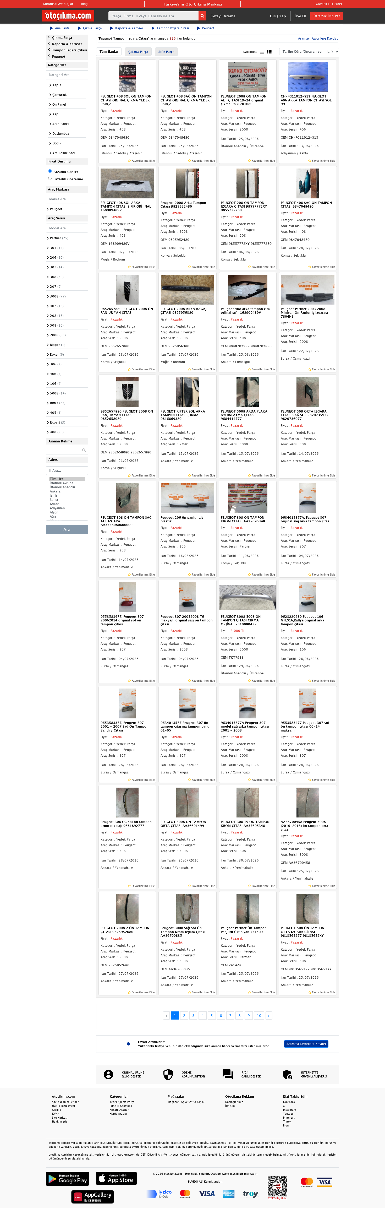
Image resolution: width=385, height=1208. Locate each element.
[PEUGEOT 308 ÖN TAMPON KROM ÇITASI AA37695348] (247, 497)
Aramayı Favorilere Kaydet (306, 1044)
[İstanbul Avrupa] (67, 483)
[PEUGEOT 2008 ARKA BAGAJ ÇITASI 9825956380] (187, 289)
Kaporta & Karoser (129, 28)
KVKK (55, 1113)
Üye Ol (300, 16)
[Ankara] (67, 491)
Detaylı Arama (223, 16)
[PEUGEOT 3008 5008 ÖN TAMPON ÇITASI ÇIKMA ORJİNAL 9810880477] (247, 596)
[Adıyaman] (67, 508)
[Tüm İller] (67, 479)
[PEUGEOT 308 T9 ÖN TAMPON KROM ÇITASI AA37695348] (247, 802)
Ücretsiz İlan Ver (327, 16)
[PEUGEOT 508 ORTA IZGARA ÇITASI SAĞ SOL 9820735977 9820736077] (307, 391)
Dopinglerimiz (234, 1101)
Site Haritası (60, 1117)
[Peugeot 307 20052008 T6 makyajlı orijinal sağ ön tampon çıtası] (187, 596)
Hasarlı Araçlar (119, 1109)
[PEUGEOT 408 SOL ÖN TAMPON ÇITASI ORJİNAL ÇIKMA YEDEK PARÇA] (127, 76)
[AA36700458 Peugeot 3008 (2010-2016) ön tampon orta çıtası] (307, 802)
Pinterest (289, 1117)
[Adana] (67, 504)
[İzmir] (67, 496)
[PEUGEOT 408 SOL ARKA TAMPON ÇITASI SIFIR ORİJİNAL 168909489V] (127, 183)
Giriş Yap (278, 16)
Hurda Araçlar (118, 1113)
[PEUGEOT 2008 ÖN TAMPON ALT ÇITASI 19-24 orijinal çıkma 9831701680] (247, 76)
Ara (66, 529)
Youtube (288, 1113)
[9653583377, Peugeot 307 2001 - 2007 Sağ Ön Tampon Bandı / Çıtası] (127, 703)
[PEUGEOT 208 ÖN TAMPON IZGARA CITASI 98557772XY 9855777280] (247, 183)
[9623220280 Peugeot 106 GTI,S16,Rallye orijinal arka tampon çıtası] (307, 596)
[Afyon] (67, 512)
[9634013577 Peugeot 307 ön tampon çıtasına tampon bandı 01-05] (187, 703)
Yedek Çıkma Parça (122, 1101)
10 (259, 1015)
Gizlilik (56, 1109)
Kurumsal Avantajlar (58, 4)
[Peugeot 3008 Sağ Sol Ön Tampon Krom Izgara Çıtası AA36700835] (187, 908)
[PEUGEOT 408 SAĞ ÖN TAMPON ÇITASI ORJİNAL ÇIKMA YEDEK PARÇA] (187, 76)
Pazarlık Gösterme (68, 179)
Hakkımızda (59, 1121)
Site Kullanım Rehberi (65, 1101)
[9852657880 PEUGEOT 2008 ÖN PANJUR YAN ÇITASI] (127, 289)
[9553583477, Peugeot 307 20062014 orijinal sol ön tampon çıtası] (127, 596)
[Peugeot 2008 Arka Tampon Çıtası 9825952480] (187, 183)
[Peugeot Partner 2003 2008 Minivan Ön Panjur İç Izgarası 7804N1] (307, 289)
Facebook (289, 1101)
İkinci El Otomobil (121, 1105)
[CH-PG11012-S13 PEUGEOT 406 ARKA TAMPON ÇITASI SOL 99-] (307, 76)
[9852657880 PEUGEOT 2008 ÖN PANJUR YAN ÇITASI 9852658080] (127, 391)
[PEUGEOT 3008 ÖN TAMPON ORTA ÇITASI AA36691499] (187, 802)
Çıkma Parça (92, 28)
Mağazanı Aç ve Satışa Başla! (186, 1101)
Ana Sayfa (62, 28)
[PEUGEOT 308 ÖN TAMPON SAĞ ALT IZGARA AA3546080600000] (127, 497)
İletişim (230, 1105)
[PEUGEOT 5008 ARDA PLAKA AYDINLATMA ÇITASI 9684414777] (247, 391)
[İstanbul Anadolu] (67, 487)
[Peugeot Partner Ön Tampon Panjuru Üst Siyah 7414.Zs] (247, 908)
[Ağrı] (67, 516)
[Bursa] (67, 500)
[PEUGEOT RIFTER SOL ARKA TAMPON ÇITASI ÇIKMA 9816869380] (187, 391)
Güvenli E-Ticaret (329, 4)
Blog (84, 4)
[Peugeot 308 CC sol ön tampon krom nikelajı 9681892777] (127, 802)
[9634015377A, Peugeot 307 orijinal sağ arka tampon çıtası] (307, 497)
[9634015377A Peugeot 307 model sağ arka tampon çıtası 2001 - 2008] (247, 703)
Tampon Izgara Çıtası (173, 28)
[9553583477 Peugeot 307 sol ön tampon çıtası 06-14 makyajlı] (307, 703)
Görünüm (250, 52)
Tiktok (287, 1121)
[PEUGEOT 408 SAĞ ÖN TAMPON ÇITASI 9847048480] (307, 183)
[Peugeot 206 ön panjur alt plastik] (187, 497)
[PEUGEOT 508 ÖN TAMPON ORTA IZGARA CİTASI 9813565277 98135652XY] (307, 908)
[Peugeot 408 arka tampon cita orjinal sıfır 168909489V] (247, 289)
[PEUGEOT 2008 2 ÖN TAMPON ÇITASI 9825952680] (127, 908)
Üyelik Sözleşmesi (63, 1105)
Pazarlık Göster (65, 172)
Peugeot (208, 28)
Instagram (289, 1109)
